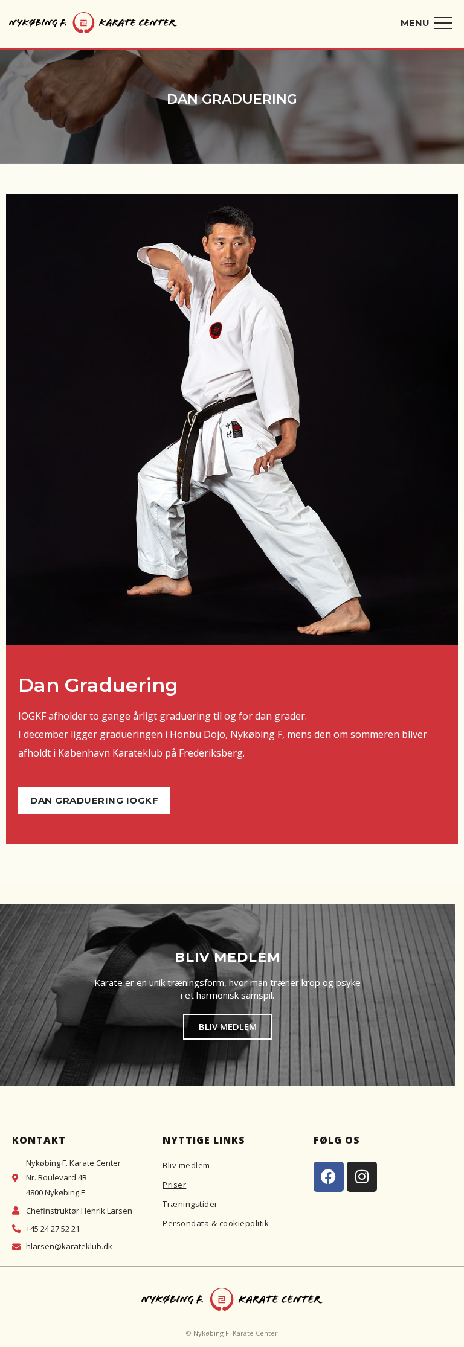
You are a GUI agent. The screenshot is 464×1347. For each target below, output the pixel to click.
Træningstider (190, 1203)
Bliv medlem (186, 1165)
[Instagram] (362, 1177)
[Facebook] (329, 1177)
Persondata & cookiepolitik (216, 1223)
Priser (174, 1184)
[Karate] (93, 25)
